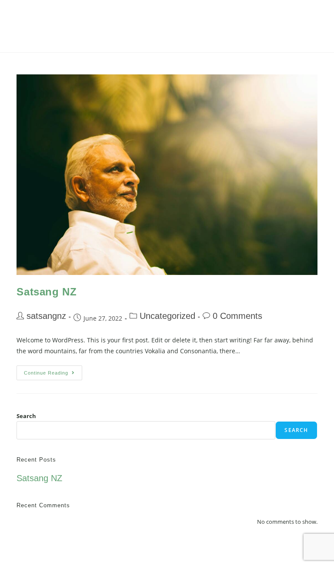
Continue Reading (53, 370)
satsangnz (46, 316)
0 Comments (237, 316)
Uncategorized (167, 316)
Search (26, 416)
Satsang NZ (47, 292)
